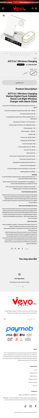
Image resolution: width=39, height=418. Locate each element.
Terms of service (33, 382)
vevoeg (35, 58)
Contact (35, 385)
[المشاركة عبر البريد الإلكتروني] (12, 248)
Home (35, 370)
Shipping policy (33, 379)
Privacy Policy (33, 373)
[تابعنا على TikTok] (25, 406)
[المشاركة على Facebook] (22, 248)
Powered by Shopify (28, 412)
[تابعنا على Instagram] (30, 406)
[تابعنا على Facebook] (35, 406)
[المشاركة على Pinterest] (15, 248)
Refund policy (33, 376)
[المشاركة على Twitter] (18, 248)
